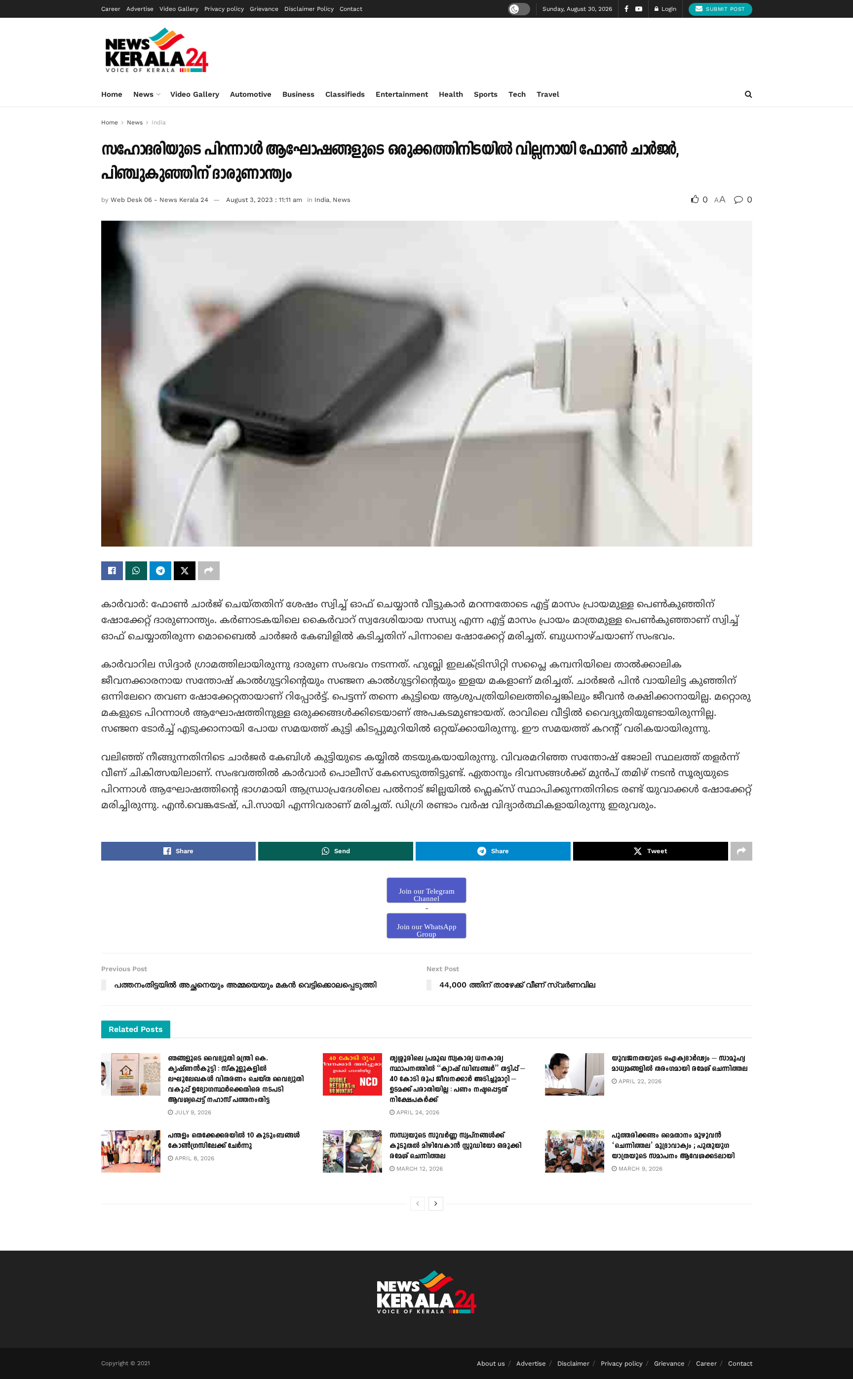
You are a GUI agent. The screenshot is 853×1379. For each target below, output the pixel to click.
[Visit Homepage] (157, 50)
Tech (517, 94)
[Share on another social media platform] (209, 570)
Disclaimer (573, 1363)
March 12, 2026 (418, 1168)
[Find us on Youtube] (638, 9)
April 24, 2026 (416, 1112)
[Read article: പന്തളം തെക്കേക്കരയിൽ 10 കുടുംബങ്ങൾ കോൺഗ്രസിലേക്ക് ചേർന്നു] (130, 1151)
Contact (351, 8)
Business (298, 94)
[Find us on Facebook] (626, 9)
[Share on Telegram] (160, 570)
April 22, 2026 (639, 1081)
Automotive (250, 94)
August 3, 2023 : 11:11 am (264, 199)
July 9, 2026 (192, 1112)
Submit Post (724, 9)
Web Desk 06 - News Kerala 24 (159, 199)
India (159, 122)
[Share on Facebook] (112, 570)
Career (110, 8)
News (143, 94)
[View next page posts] (435, 1204)
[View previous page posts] (417, 1204)
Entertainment (402, 94)
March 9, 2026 (639, 1168)
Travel (548, 94)
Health (451, 94)
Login (667, 8)
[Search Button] (748, 94)
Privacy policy (224, 8)
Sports (486, 94)
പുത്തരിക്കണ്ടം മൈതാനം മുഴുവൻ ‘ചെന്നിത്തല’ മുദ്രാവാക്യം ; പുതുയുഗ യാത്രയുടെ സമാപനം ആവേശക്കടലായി (673, 1146)
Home (111, 94)
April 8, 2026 (193, 1158)
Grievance (264, 8)
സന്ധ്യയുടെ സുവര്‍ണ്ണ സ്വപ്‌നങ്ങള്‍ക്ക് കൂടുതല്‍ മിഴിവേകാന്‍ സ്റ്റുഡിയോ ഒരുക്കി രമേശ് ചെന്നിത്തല (455, 1146)
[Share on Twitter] (184, 570)
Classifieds (345, 94)
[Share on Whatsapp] (136, 570)
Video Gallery (178, 8)
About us (491, 1363)
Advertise (140, 8)
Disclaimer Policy (309, 8)
